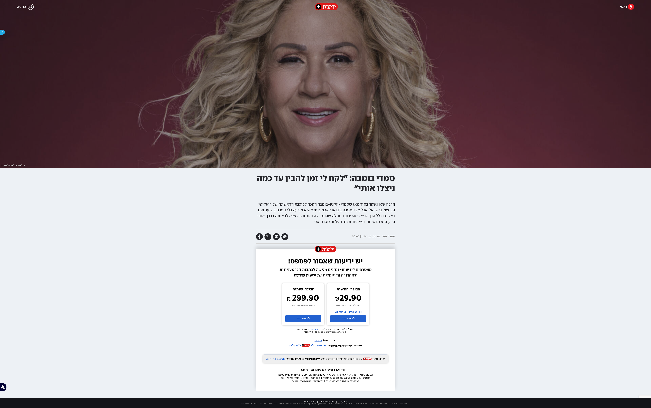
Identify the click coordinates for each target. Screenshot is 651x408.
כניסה (318, 340)
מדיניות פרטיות (324, 370)
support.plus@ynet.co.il (317, 404)
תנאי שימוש (307, 370)
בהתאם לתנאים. (275, 359)
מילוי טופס (287, 375)
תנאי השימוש (314, 329)
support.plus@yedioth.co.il (346, 378)
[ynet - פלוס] (326, 6)
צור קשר (340, 370)
